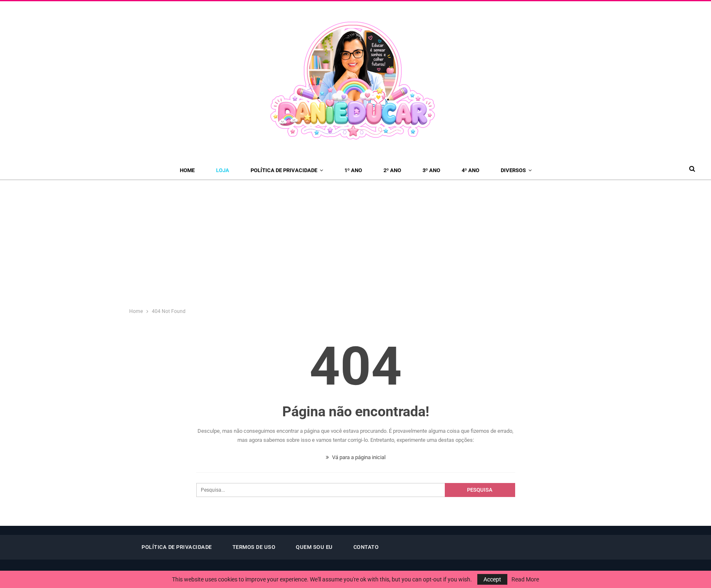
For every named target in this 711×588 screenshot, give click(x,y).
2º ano (392, 170)
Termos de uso (254, 547)
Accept (492, 579)
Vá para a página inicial (358, 457)
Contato (366, 547)
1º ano (353, 170)
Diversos (513, 170)
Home (187, 170)
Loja (222, 170)
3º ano (431, 170)
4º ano (470, 170)
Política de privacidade (284, 170)
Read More (525, 579)
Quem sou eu (314, 547)
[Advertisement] (355, 242)
